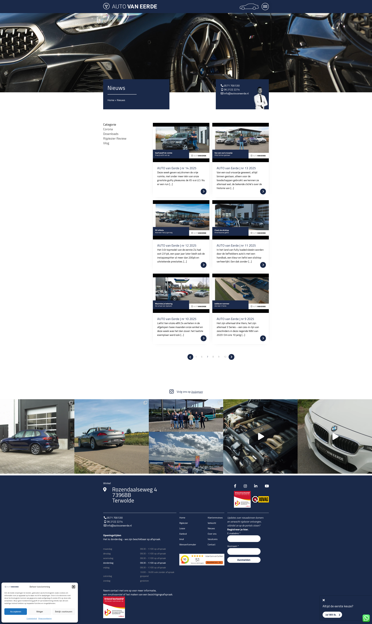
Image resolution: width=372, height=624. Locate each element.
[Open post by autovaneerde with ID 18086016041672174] (335, 436)
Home (111, 100)
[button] (73, 586)
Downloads (110, 133)
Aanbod (183, 533)
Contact (211, 544)
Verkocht (212, 523)
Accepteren (15, 611)
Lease (182, 528)
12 (225, 356)
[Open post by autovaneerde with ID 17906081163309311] (37, 436)
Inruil (181, 539)
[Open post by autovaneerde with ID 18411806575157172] (186, 436)
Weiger (39, 611)
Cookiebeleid (32, 618)
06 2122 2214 (232, 89)
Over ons (212, 533)
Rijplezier (183, 523)
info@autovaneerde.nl (236, 93)
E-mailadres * (233, 533)
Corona (108, 129)
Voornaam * (233, 546)
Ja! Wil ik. (331, 615)
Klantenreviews (215, 517)
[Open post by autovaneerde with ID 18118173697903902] (111, 436)
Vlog (106, 143)
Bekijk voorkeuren (63, 611)
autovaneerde (36, 403)
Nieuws (211, 528)
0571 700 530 (232, 86)
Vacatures (213, 539)
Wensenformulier (187, 544)
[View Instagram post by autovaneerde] (71, 470)
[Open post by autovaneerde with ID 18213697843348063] (260, 436)
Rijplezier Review (114, 138)
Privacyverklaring (44, 618)
